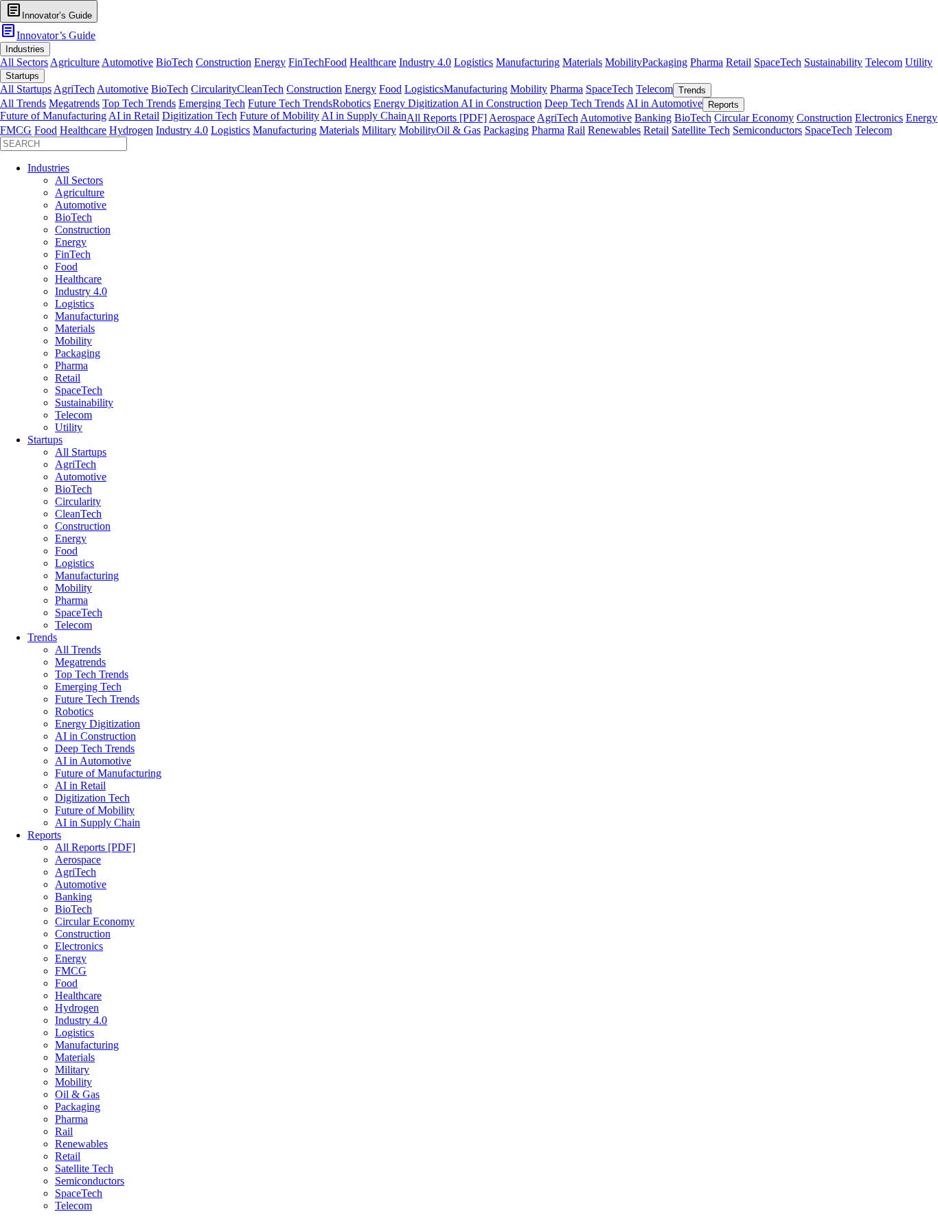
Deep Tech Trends (584, 103)
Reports (44, 835)
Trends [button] (692, 90)
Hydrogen (131, 130)
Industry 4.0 (425, 62)
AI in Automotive (664, 103)
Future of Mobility (279, 115)
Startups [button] (22, 76)
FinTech (306, 62)
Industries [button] (25, 49)
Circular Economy (754, 118)
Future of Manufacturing (53, 115)
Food (335, 62)
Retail (738, 62)
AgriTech (74, 89)
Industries (48, 168)
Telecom (883, 62)
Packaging (664, 62)
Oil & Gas (458, 130)
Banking (653, 118)
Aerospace (512, 118)
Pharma (706, 62)
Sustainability (833, 62)
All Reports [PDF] (447, 118)
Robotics (351, 103)
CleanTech (260, 89)
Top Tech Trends (139, 103)
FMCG (16, 130)
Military (379, 130)
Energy (270, 62)
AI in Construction (501, 103)
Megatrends (74, 103)
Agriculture (75, 62)
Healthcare (373, 62)
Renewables (614, 130)
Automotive (127, 62)
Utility (919, 62)
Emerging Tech (212, 103)
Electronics (879, 118)
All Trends (23, 103)
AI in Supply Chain (364, 115)
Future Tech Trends (290, 103)
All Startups (26, 89)
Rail (576, 130)
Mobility (623, 62)
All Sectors (24, 62)
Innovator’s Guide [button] (48, 11)
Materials (582, 62)
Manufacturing (528, 62)
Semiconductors (767, 130)
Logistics (473, 62)
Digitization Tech (199, 115)
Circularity (214, 89)
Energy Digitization (417, 103)
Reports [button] (723, 105)
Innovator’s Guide (47, 35)
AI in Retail (133, 115)
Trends (42, 637)
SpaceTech (777, 62)
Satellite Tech (701, 130)
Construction (223, 62)
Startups (44, 439)
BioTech (174, 62)
